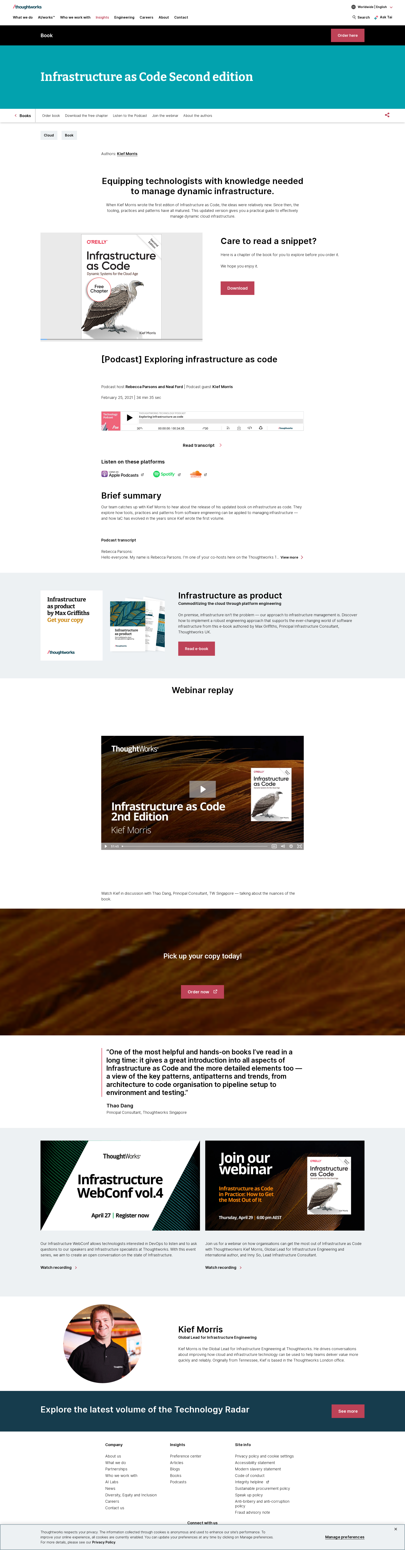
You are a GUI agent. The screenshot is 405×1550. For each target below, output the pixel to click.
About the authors (197, 115)
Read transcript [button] (199, 445)
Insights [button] (102, 17)
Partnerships (116, 1469)
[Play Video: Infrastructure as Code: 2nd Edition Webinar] (202, 789)
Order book (51, 115)
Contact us (114, 1508)
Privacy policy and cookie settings (264, 1456)
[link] (347, 35)
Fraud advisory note (252, 1512)
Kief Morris (127, 153)
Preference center (185, 1456)
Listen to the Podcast (130, 115)
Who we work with (121, 1475)
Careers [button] (146, 17)
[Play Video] (105, 846)
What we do (115, 1462)
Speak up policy (249, 1495)
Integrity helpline (249, 1482)
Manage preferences (344, 1537)
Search (364, 17)
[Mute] (282, 846)
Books (175, 1475)
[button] (291, 557)
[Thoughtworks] (27, 5)
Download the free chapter (86, 115)
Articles (176, 1462)
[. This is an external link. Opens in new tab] (122, 474)
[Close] (395, 1529)
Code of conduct (250, 1475)
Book (69, 135)
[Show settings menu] (291, 846)
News (110, 1488)
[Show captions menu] (274, 846)
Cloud (49, 135)
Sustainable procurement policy (262, 1488)
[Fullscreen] (299, 846)
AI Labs (111, 1482)
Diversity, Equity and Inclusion (131, 1495)
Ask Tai (386, 17)
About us (113, 1456)
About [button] (164, 17)
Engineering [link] (124, 17)
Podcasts (178, 1482)
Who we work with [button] (75, 17)
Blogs (175, 1469)
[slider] (195, 846)
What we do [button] (23, 17)
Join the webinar (165, 115)
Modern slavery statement (258, 1469)
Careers (112, 1501)
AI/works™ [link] (46, 17)
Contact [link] (181, 17)
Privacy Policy (103, 1542)
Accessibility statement (255, 1462)
